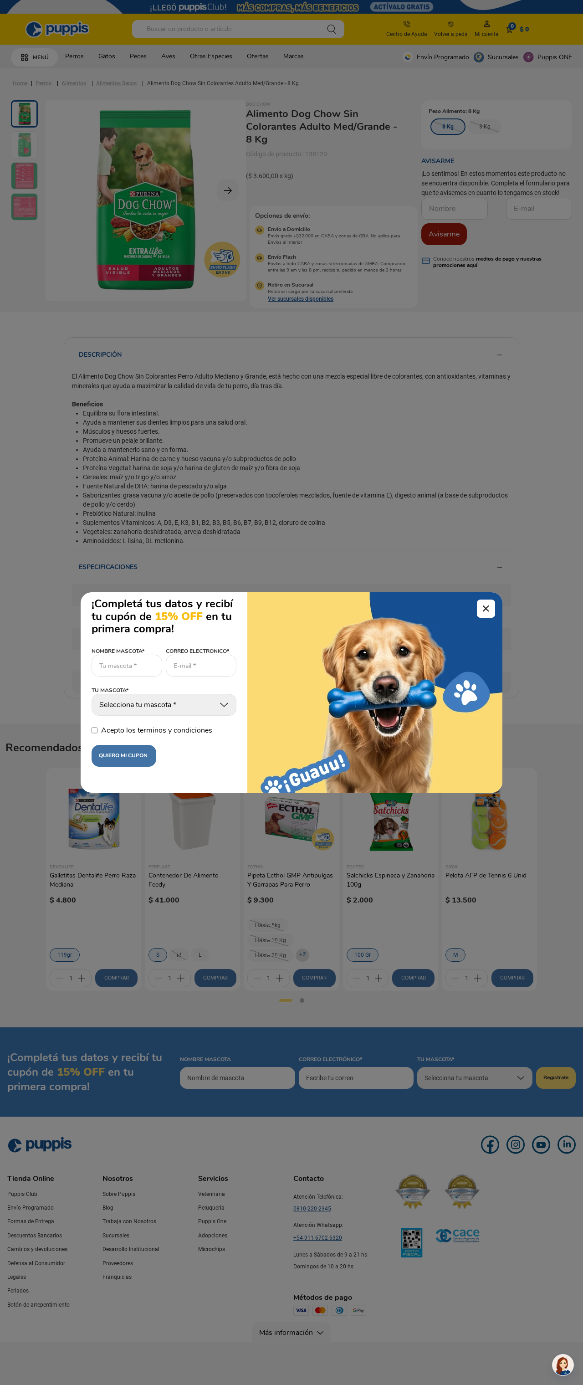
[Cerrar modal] (486, 609)
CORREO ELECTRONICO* (197, 651)
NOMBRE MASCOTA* (118, 651)
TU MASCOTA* (110, 690)
